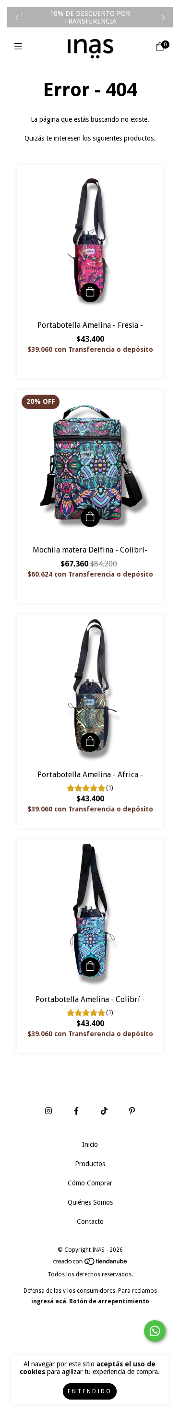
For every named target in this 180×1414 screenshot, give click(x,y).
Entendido (90, 1391)
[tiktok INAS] (104, 1111)
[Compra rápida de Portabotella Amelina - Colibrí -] (90, 967)
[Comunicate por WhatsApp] (155, 1331)
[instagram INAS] (48, 1111)
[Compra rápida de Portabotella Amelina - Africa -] (90, 742)
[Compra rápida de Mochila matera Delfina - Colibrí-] (90, 517)
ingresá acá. (49, 1301)
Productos (90, 1164)
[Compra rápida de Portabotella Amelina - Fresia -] (90, 292)
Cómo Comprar (90, 1183)
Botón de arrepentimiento (109, 1301)
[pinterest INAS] (132, 1111)
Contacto (90, 1221)
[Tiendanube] (90, 1263)
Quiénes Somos (90, 1202)
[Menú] (20, 46)
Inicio (90, 1144)
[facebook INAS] (76, 1111)
